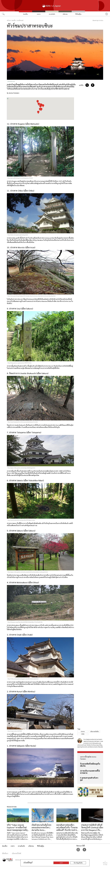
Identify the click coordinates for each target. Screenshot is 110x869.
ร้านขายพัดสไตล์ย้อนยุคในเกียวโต (90, 765)
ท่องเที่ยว (25, 14)
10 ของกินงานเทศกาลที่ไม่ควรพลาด (90, 772)
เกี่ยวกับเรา (5, 853)
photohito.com (11, 81)
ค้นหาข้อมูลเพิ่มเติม (78, 863)
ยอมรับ (61, 863)
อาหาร (38, 14)
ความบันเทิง (52, 14)
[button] (39, 104)
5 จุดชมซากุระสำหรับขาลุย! (89, 779)
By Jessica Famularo (13, 93)
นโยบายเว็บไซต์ (16, 853)
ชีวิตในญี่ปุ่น (78, 14)
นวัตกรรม (65, 14)
